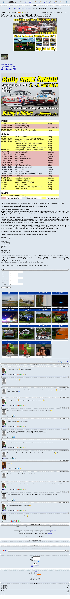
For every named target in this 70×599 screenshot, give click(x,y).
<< (30, 571)
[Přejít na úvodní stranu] (12, 1)
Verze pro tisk (66, 361)
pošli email (53, 530)
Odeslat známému (56, 361)
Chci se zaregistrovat (35, 566)
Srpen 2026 (35, 571)
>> (39, 571)
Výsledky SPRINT (9, 64)
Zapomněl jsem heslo (35, 565)
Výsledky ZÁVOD (8, 67)
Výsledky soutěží (8, 69)
